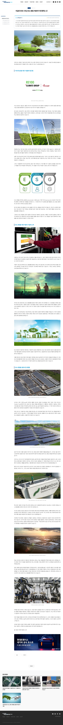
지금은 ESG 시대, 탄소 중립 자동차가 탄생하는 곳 (6, 18)
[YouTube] (53, 2)
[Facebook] (57, 2)
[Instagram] (55, 2)
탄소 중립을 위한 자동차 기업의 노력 (6, 22)
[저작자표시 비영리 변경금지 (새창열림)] (28, 655)
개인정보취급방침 (58, 716)
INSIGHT (26, 1)
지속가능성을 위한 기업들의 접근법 (6, 20)
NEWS (37, 1)
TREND (21, 1)
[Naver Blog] (60, 2)
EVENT (41, 1)
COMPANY (48, 1)
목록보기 (31, 666)
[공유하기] (19, 655)
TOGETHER (32, 1)
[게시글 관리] (20, 655)
